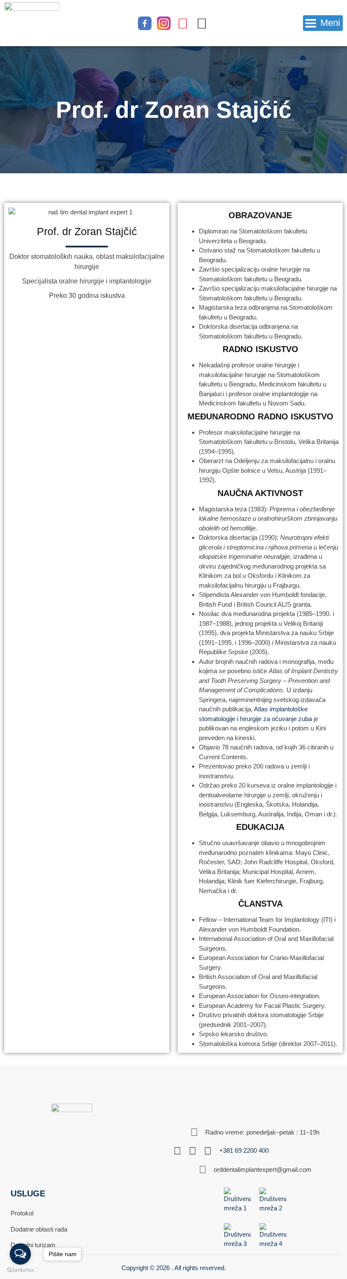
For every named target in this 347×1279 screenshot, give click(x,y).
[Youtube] (183, 23)
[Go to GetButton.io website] (20, 1270)
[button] (323, 23)
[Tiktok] (202, 23)
